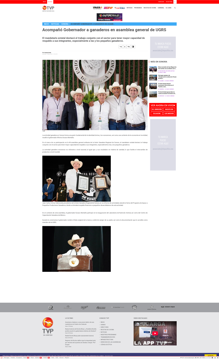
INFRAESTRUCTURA (107, 339)
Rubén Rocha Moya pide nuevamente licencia (79, 336)
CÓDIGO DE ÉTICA (106, 344)
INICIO (44, 1)
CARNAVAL (161, 7)
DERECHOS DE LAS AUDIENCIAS (111, 342)
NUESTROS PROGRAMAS (108, 334)
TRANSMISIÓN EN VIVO (108, 337)
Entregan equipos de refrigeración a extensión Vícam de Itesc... (167, 77)
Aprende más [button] (109, 356)
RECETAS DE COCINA (150, 7)
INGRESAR (161, 1)
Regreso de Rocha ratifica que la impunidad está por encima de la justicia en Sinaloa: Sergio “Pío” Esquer (80, 342)
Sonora (64, 24)
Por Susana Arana (46, 52)
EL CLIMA (168, 7)
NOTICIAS (129, 7)
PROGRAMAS (138, 7)
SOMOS (103, 324)
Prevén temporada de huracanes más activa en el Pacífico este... (166, 85)
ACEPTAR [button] (210, 356)
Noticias (55, 24)
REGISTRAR (169, 1)
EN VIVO (50, 1)
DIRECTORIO (104, 327)
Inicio (46, 24)
